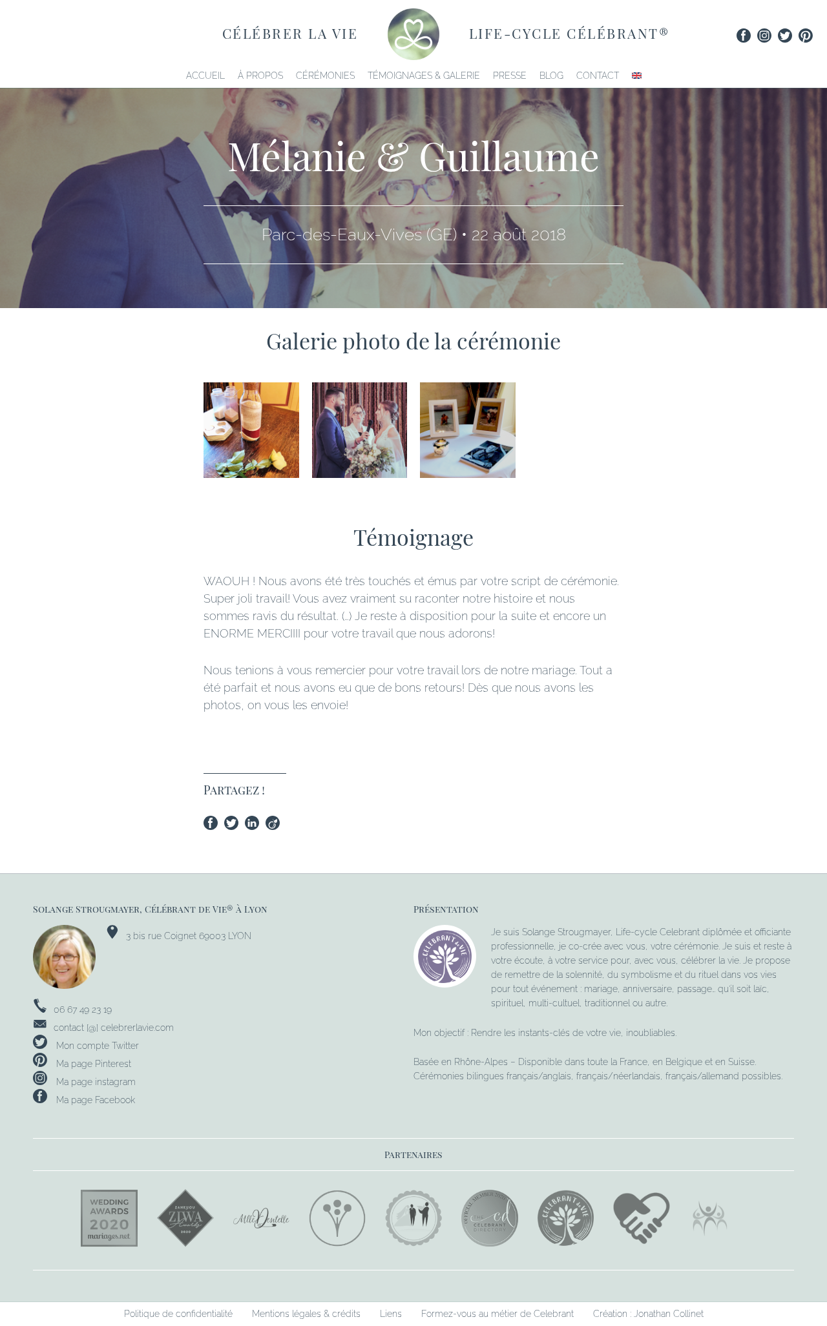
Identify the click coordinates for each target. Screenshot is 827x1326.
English (637, 75)
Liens (391, 1314)
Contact (597, 75)
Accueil (205, 75)
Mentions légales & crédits (306, 1314)
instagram (764, 35)
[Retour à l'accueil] (413, 33)
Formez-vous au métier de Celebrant (497, 1314)
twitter (785, 35)
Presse (510, 75)
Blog (551, 75)
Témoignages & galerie (424, 75)
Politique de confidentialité (178, 1314)
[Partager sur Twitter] (234, 825)
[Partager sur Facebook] (214, 825)
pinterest (806, 35)
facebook (744, 35)
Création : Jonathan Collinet (648, 1314)
